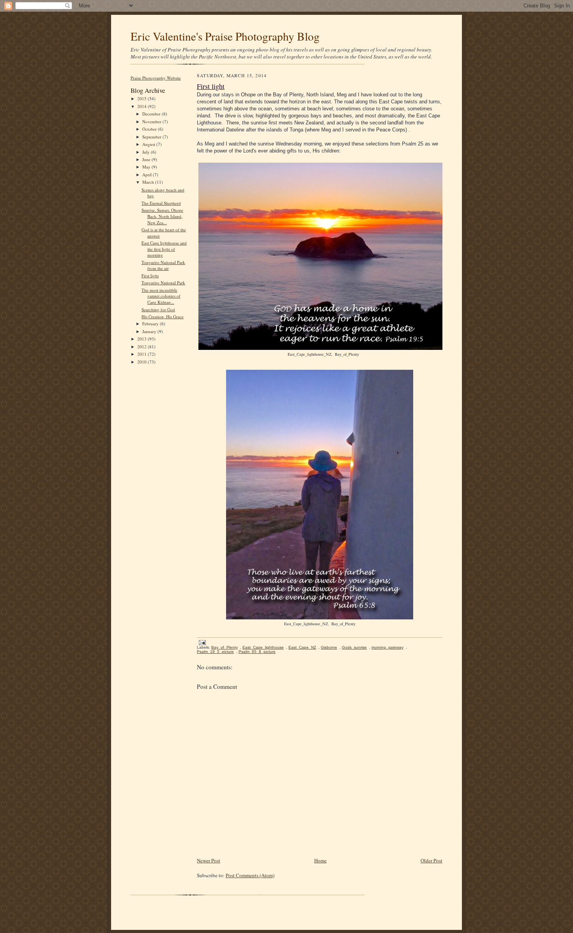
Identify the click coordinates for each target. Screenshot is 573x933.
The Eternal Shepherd (161, 203)
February (151, 323)
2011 (142, 354)
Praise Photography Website (156, 78)
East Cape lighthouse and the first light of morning (164, 249)
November (152, 121)
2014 (142, 106)
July (146, 152)
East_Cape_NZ (302, 647)
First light (150, 275)
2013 (142, 339)
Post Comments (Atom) (250, 875)
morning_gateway (387, 647)
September (152, 137)
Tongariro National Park (163, 283)
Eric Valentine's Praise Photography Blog (225, 36)
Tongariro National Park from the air (163, 265)
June (147, 159)
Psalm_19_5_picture (215, 651)
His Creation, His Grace (162, 316)
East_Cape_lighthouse (263, 647)
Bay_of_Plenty (224, 647)
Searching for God (158, 309)
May (147, 167)
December (152, 114)
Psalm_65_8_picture (257, 651)
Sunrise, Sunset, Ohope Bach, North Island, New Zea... (162, 216)
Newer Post (208, 860)
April (147, 174)
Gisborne (329, 647)
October (150, 129)
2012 (142, 346)
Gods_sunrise (354, 647)
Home (320, 860)
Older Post (431, 860)
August (149, 144)
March (148, 182)
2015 (142, 98)
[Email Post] (201, 642)
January (149, 331)
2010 (142, 362)
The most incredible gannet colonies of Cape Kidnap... (160, 296)
